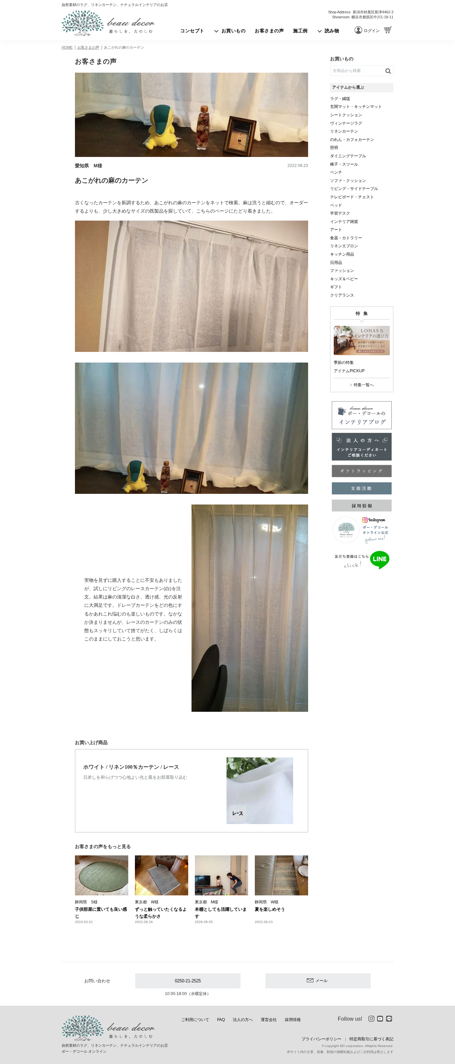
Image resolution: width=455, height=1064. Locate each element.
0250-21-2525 (188, 980)
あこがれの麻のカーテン (124, 47)
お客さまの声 (88, 47)
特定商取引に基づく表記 (371, 1039)
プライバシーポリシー (321, 1039)
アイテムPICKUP (349, 371)
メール (321, 980)
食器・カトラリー (346, 238)
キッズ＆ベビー (344, 279)
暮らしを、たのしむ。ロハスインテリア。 (108, 23)
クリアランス (342, 295)
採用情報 (293, 1019)
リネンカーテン (344, 131)
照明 (334, 147)
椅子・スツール (344, 164)
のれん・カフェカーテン (352, 139)
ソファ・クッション (348, 180)
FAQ (221, 1019)
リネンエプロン (344, 246)
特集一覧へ (364, 385)
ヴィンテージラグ (346, 123)
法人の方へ (243, 1019)
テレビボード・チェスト (352, 197)
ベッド (336, 205)
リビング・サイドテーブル (354, 188)
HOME (67, 47)
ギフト (336, 287)
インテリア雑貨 (344, 221)
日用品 (336, 262)
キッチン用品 (342, 254)
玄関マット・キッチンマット (356, 106)
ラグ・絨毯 (340, 98)
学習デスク (340, 213)
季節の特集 (344, 362)
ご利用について (195, 1019)
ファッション (342, 270)
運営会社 (269, 1019)
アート (336, 229)
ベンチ (336, 172)
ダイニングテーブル (348, 156)
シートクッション (346, 115)
